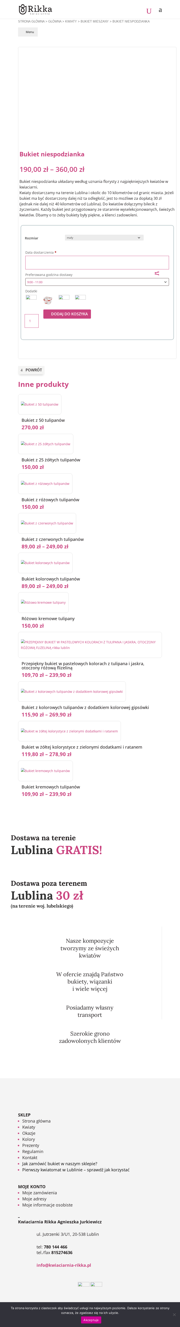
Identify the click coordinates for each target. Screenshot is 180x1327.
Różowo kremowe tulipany (48, 618)
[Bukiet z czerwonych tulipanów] (47, 523)
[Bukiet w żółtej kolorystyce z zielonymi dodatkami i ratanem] (69, 731)
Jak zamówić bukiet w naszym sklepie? (59, 1163)
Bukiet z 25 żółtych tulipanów (51, 460)
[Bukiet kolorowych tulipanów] (45, 563)
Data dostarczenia (40, 252)
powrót (34, 370)
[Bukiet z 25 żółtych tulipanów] (45, 444)
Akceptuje (91, 1320)
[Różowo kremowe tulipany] (43, 602)
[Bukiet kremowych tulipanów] (45, 771)
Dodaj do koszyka (69, 314)
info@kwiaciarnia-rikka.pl (64, 1265)
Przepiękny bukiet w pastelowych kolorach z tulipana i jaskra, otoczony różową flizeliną (83, 666)
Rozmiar (31, 238)
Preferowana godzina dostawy (49, 274)
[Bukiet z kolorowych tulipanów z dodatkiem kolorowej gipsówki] (72, 691)
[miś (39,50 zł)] (31, 300)
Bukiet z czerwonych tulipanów (53, 539)
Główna (54, 21)
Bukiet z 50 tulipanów (43, 420)
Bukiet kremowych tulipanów (51, 787)
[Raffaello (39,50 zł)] (47, 300)
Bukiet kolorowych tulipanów (51, 579)
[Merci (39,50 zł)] (80, 300)
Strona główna (31, 21)
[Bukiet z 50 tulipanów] (39, 404)
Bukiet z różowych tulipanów (50, 499)
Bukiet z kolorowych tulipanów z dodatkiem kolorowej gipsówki (85, 707)
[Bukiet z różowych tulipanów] (45, 483)
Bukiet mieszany (95, 21)
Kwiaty (71, 21)
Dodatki (31, 291)
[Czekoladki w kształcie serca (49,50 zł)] (64, 300)
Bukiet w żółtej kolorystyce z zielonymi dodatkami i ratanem (82, 747)
